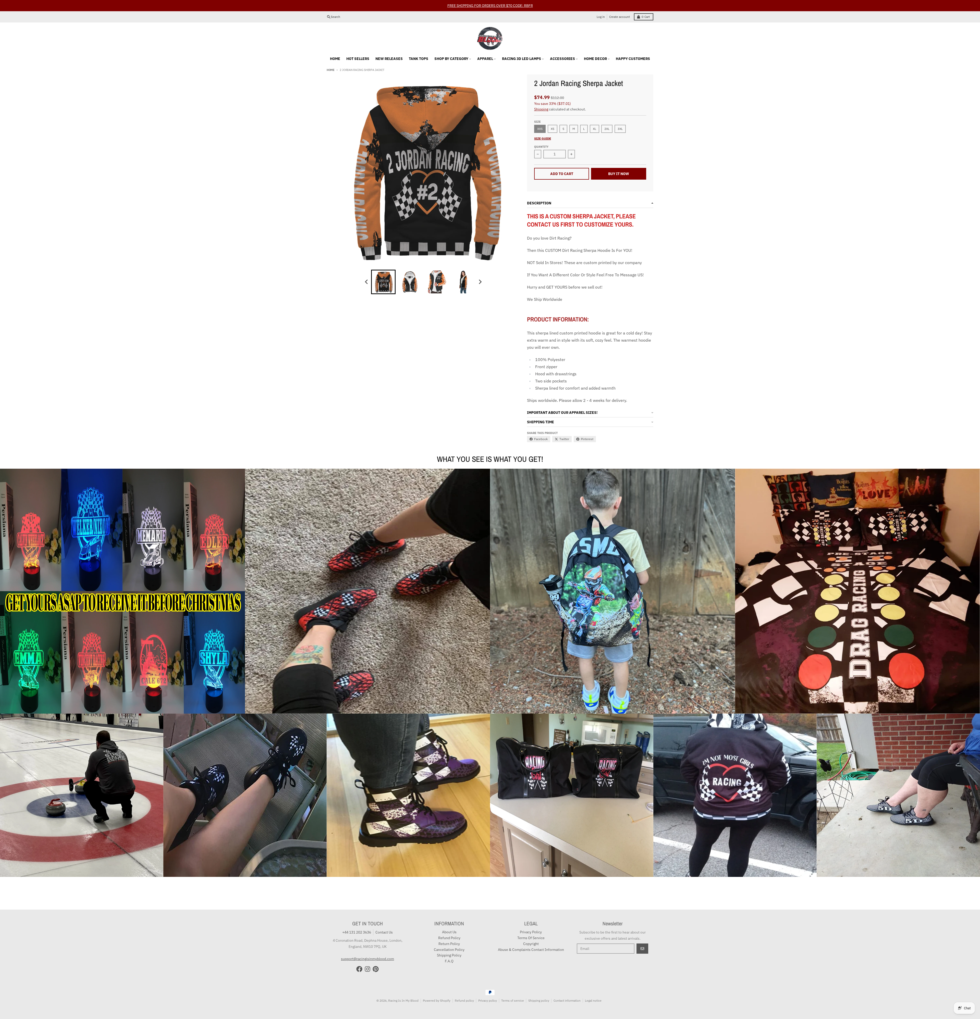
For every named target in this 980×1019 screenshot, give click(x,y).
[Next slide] (479, 271)
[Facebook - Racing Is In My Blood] (359, 958)
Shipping (541, 98)
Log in (601, 5)
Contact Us (384, 921)
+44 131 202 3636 (356, 921)
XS (552, 117)
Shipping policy (538, 989)
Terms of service (512, 989)
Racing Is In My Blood (403, 989)
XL (594, 117)
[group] (383, 270)
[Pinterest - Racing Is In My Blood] (376, 958)
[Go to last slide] (366, 271)
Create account (619, 5)
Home (331, 58)
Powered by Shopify (436, 989)
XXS (540, 117)
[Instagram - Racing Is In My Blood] (367, 958)
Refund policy (464, 989)
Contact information (567, 989)
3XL (620, 117)
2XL (606, 117)
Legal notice (593, 989)
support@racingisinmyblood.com (367, 947)
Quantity (541, 135)
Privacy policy (487, 989)
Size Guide (542, 127)
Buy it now (618, 162)
